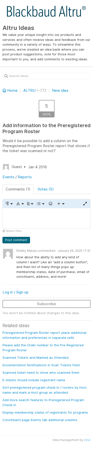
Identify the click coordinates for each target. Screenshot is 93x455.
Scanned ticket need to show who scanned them (40, 372)
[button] (9, 203)
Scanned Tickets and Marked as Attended (35, 358)
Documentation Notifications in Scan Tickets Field (41, 365)
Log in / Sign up (15, 292)
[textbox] (46, 218)
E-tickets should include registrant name (33, 380)
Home (12, 90)
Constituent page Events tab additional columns (39, 420)
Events (8, 177)
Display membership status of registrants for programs (45, 412)
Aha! (87, 440)
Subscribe (46, 303)
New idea (60, 90)
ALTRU (29, 90)
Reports (25, 177)
